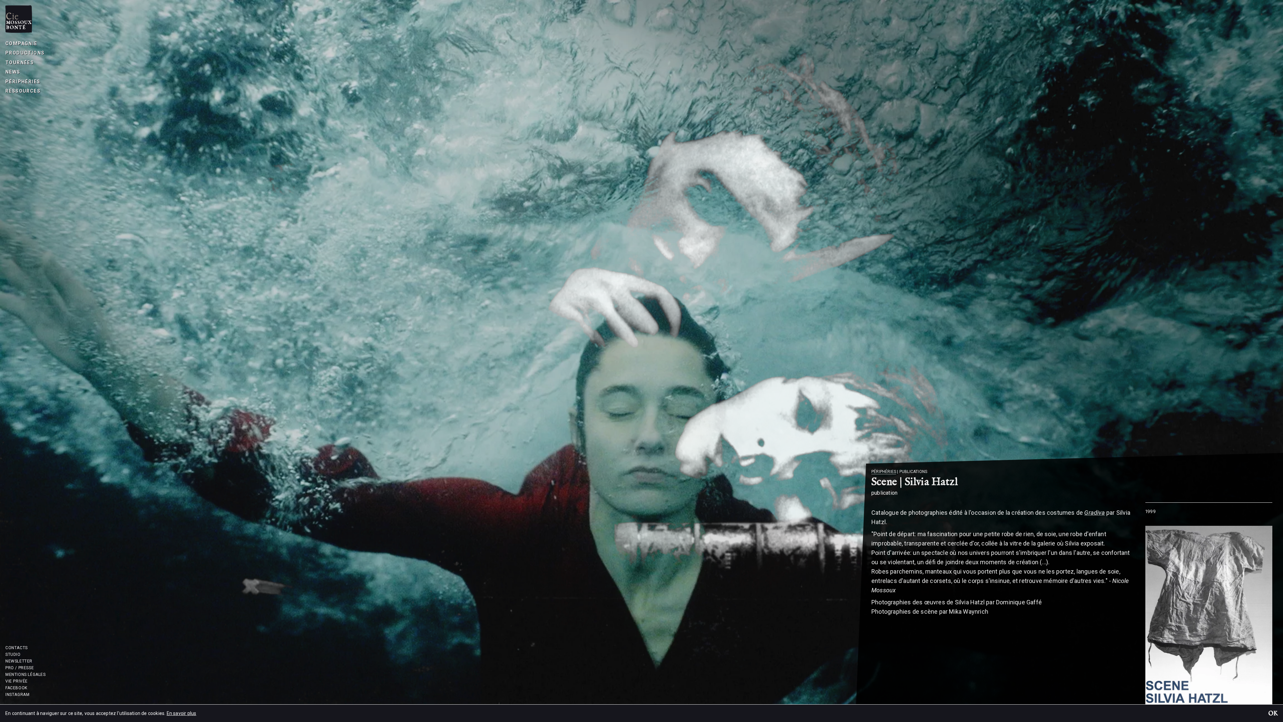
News (12, 72)
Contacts (16, 647)
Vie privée (16, 681)
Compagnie (21, 43)
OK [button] (1273, 714)
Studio (13, 654)
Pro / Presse (19, 668)
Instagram (17, 694)
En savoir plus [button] (181, 713)
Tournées (19, 62)
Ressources (22, 91)
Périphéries (22, 81)
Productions (24, 52)
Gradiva (1094, 512)
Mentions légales (25, 674)
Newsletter (18, 661)
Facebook (16, 688)
